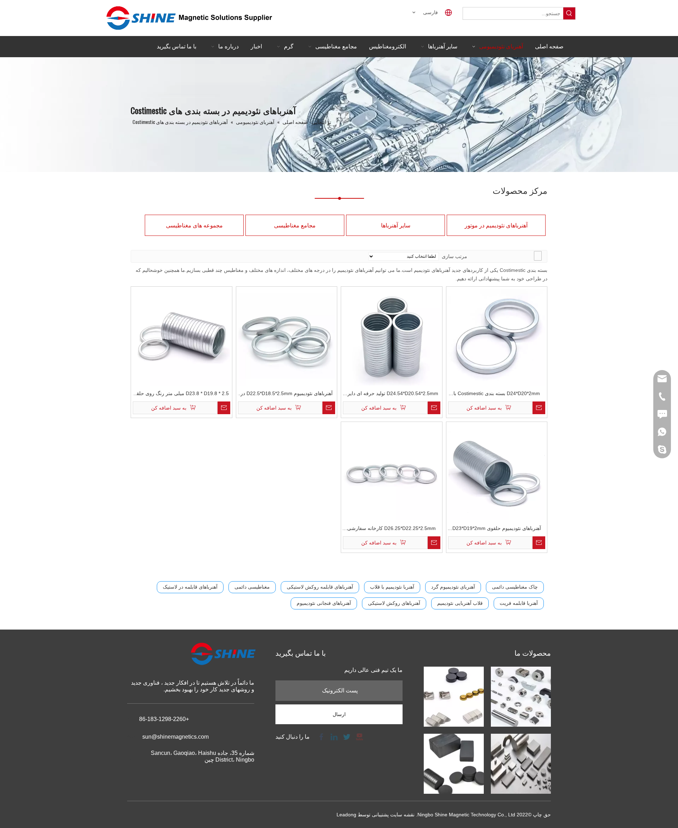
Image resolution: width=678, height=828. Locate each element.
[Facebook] (321, 736)
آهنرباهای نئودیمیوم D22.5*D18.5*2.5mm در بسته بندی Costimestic (286, 394)
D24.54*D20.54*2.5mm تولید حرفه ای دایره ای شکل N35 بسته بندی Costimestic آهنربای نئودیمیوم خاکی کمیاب (391, 394)
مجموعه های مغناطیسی (194, 225)
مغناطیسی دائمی (252, 587)
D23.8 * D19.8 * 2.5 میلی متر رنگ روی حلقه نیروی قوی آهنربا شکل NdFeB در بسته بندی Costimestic (181, 394)
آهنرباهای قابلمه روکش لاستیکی (320, 587)
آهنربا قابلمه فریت (519, 603)
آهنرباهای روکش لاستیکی (394, 603)
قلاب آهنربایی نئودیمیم (460, 603)
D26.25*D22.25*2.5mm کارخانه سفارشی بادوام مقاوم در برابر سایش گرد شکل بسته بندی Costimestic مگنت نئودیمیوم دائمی (391, 529)
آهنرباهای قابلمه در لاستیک (190, 587)
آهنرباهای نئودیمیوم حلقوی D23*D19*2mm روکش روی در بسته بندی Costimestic (496, 529)
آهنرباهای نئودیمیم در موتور (496, 225)
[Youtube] (358, 736)
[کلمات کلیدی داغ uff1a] (569, 13)
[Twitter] (346, 736)
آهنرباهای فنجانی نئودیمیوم (324, 603)
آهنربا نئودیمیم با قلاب (392, 587)
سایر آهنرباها (395, 225)
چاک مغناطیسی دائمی (515, 587)
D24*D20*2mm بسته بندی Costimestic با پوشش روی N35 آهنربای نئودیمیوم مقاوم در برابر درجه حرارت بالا (496, 394)
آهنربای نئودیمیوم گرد (453, 587)
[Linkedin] (334, 736)
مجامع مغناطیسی (295, 225)
